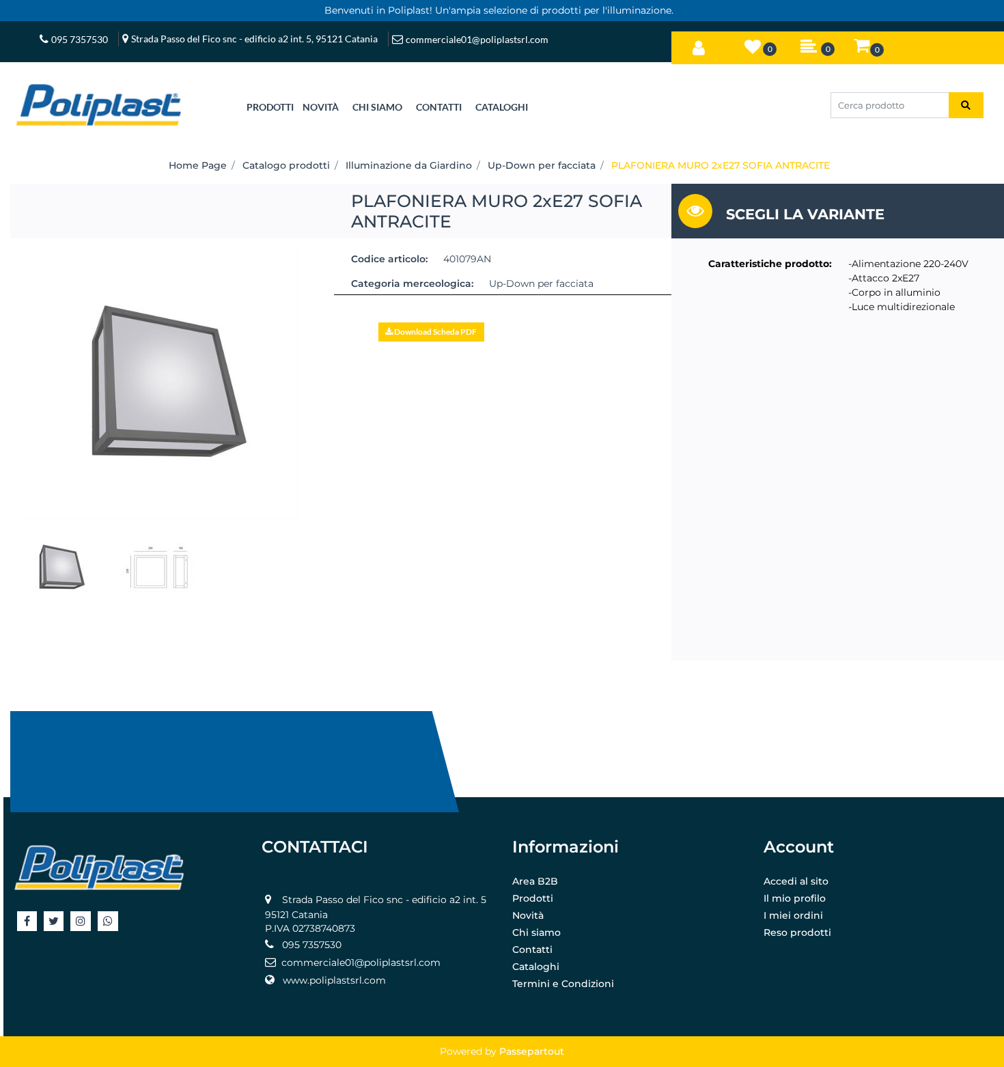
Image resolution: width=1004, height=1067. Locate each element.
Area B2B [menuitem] (535, 881)
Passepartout (531, 1051)
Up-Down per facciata (542, 165)
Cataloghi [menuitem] (535, 966)
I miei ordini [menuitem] (793, 915)
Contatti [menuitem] (532, 949)
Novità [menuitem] (528, 915)
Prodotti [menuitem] (532, 898)
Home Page (198, 165)
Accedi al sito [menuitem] (796, 881)
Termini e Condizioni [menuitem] (563, 984)
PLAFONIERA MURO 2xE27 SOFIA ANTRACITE (720, 165)
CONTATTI (439, 107)
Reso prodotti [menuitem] (797, 932)
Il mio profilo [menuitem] (795, 898)
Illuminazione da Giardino (409, 165)
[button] (966, 105)
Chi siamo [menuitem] (536, 932)
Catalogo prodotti (286, 165)
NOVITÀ (321, 107)
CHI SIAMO (377, 107)
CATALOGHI (501, 107)
